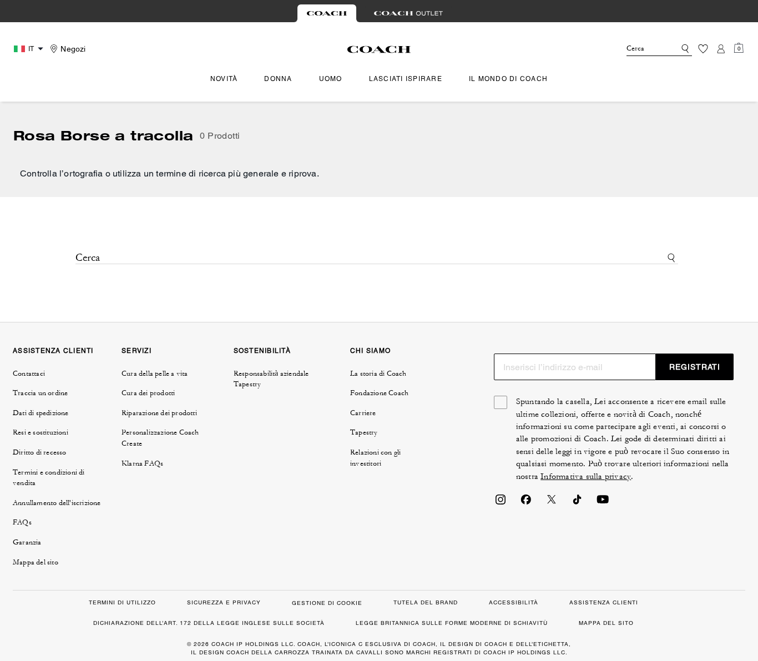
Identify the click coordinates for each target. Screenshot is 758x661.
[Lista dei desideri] (703, 48)
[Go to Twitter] (551, 502)
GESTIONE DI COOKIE (327, 603)
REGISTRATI (694, 366)
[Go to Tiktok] (577, 502)
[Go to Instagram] (500, 502)
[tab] (326, 13)
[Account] (720, 48)
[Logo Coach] (379, 49)
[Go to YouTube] (602, 502)
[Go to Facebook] (526, 502)
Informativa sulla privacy (585, 476)
